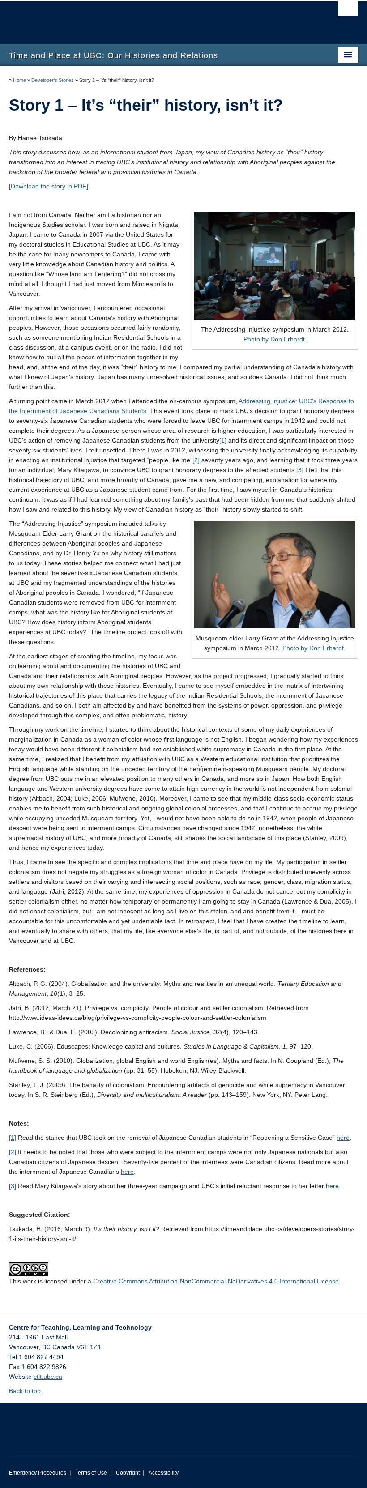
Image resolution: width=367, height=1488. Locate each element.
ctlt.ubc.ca (48, 1376)
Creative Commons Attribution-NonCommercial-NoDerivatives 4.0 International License (216, 1281)
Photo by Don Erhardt (274, 339)
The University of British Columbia (157, 18)
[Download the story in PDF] (48, 186)
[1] (222, 440)
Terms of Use (91, 1473)
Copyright (128, 1473)
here (343, 1137)
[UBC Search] (348, 11)
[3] (299, 469)
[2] (196, 460)
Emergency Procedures (37, 1473)
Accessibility (164, 1473)
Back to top (26, 1390)
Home (19, 80)
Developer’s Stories (52, 80)
